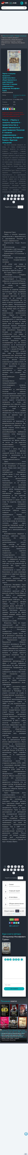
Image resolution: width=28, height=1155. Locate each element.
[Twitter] (14, 923)
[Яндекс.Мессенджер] (8, 109)
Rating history (16, 913)
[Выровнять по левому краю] (14, 959)
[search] (24, 8)
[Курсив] (8, 959)
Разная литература (7, 92)
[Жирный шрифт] (5, 959)
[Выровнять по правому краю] (19, 959)
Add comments (14, 988)
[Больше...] (22, 959)
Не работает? (15, 926)
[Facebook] (10, 923)
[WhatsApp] (14, 109)
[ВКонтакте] (5, 109)
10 (15, 199)
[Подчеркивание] (10, 959)
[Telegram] (3, 109)
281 (22, 199)
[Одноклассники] (10, 109)
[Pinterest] (12, 923)
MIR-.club (10, 3)
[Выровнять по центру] (16, 959)
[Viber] (12, 109)
